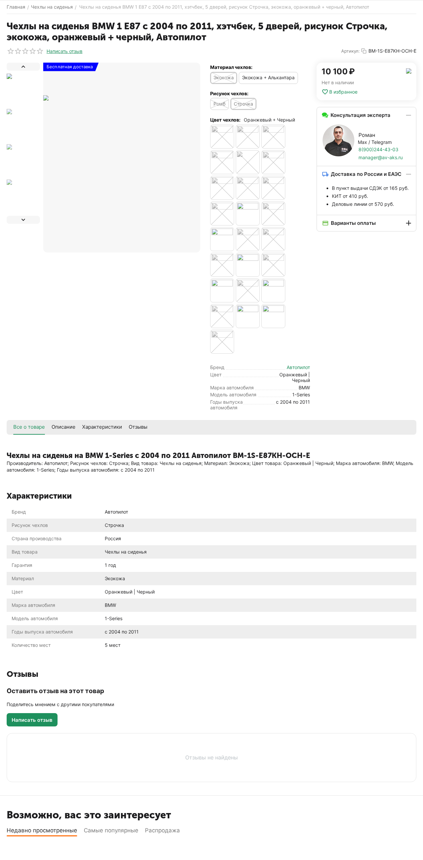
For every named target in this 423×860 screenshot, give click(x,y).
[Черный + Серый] (222, 290)
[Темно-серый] (222, 213)
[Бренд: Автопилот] (408, 70)
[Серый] (273, 162)
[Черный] (248, 213)
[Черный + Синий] (248, 290)
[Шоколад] (222, 342)
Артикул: (350, 51)
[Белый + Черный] (273, 137)
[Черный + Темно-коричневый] (222, 316)
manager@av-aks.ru (380, 157)
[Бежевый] (222, 137)
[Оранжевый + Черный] (248, 162)
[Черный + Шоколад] (273, 316)
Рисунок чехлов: (229, 93)
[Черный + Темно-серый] (248, 316)
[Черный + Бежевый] (273, 213)
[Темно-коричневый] (273, 188)
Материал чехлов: (231, 67)
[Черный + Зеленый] (273, 239)
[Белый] (248, 137)
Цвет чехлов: (225, 120)
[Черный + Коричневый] (222, 265)
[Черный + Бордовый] (248, 239)
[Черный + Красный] (248, 265)
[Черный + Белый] (222, 239)
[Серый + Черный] (222, 188)
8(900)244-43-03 (378, 149)
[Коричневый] (222, 162)
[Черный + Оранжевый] (273, 265)
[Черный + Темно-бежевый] (273, 290)
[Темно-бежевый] (248, 188)
